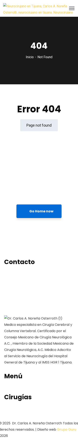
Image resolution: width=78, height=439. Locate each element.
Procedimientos (16, 390)
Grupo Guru (66, 429)
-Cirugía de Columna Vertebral (28, 410)
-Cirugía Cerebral (17, 404)
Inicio (30, 57)
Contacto (12, 417)
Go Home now (41, 211)
